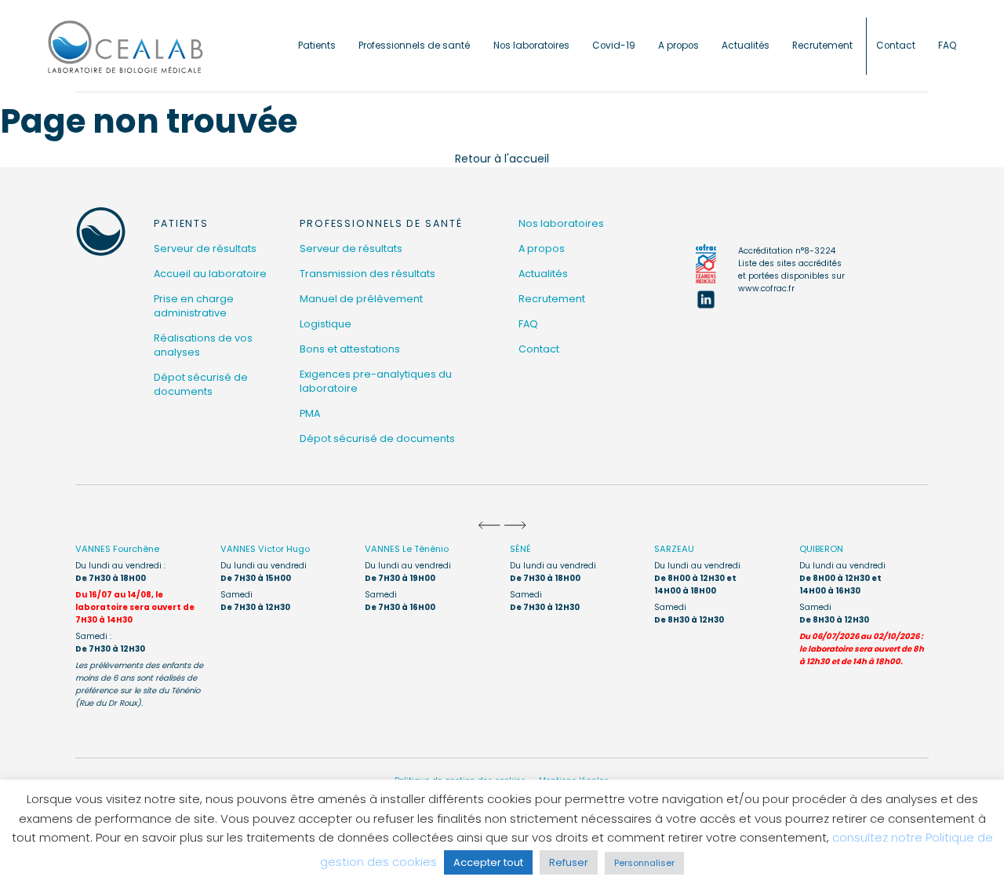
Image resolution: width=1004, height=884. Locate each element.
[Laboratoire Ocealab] (125, 46)
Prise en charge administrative (194, 306)
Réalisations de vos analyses (203, 345)
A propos (678, 45)
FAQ (947, 45)
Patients (317, 45)
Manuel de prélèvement (361, 298)
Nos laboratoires (531, 45)
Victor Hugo (265, 548)
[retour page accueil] (100, 231)
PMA (310, 413)
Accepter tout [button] (488, 862)
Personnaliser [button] (644, 863)
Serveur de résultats (205, 248)
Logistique (325, 324)
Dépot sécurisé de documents (201, 384)
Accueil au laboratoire (210, 273)
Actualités (745, 45)
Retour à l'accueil (502, 158)
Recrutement (822, 45)
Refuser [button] (568, 862)
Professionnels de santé (414, 45)
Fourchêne (117, 548)
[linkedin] (706, 299)
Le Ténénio (407, 548)
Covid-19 (613, 45)
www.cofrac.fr (766, 288)
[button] (489, 525)
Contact (895, 45)
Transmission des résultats (367, 273)
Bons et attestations (350, 349)
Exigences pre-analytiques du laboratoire (376, 381)
